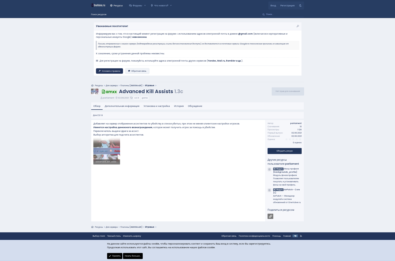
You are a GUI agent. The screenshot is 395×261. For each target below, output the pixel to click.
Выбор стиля (99, 235)
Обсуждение (195, 106)
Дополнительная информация (122, 106)
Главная (287, 235)
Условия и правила (111, 71)
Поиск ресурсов (98, 14)
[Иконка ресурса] (269, 169)
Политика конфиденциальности (254, 235)
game (145, 97)
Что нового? (161, 5)
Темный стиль (114, 235)
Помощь (276, 235)
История (179, 106)
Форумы (137, 5)
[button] (144, 6)
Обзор (96, 106)
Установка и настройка (157, 106)
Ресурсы (118, 5)
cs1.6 (136, 97)
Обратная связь (138, 71)
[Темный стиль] (300, 6)
